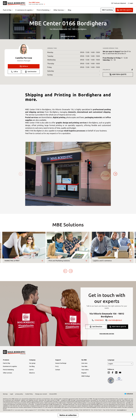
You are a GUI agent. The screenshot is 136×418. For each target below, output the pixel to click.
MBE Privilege (85, 376)
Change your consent (41, 394)
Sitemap (5, 394)
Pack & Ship (7, 10)
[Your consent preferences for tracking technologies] (132, 414)
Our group (32, 363)
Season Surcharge (60, 363)
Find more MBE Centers (68, 36)
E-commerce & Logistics (24, 10)
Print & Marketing (43, 10)
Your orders (85, 369)
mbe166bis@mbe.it (115, 320)
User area (84, 363)
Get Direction (32, 71)
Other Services (58, 10)
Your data (84, 366)
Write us (25, 66)
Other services (7, 373)
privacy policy (19, 394)
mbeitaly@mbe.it (121, 410)
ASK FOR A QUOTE (126, 10)
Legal (11, 394)
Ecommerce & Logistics (10, 366)
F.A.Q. (57, 366)
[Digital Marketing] (129, 394)
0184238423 (99, 320)
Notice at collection (68, 415)
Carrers (31, 369)
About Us (32, 373)
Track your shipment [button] (119, 3)
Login (131, 3)
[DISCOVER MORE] (42, 261)
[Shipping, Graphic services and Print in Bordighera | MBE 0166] (14, 3)
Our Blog (32, 366)
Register (84, 373)
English (111, 363)
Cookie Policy (29, 394)
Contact (57, 369)
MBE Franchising (107, 10)
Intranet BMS (53, 394)
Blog (69, 10)
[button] (115, 174)
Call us (16, 71)
